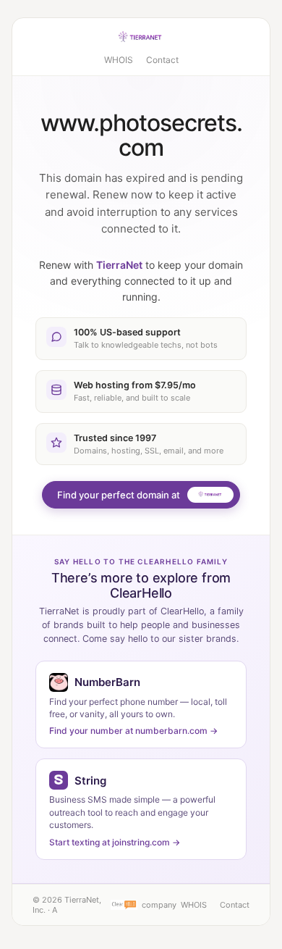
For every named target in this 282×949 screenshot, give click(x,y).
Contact (162, 59)
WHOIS (118, 59)
